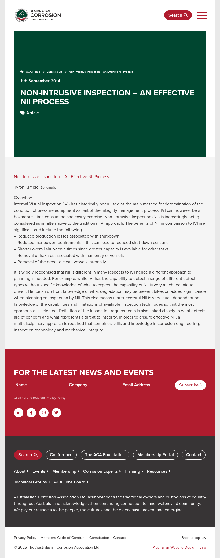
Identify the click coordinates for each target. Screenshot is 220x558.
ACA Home (32, 72)
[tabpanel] (110, 93)
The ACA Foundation (105, 455)
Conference (61, 455)
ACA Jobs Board (69, 482)
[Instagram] (44, 412)
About (19, 471)
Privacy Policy (55, 397)
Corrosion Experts (100, 471)
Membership (64, 471)
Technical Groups (30, 482)
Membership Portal (155, 455)
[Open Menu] (202, 15)
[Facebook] (31, 412)
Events (38, 471)
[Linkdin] (18, 412)
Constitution (99, 537)
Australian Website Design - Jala (179, 547)
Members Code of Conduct (63, 537)
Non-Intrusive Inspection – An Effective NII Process (61, 176)
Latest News (54, 72)
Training (132, 471)
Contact (193, 455)
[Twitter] (56, 412)
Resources (157, 471)
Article (32, 113)
